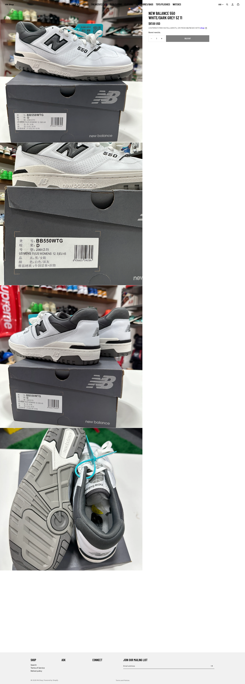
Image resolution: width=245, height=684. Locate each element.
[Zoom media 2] (71, 214)
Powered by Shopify (51, 680)
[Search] (227, 4)
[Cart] (238, 4)
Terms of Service (38, 668)
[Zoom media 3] (71, 356)
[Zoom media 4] (71, 499)
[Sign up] (211, 666)
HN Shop (39, 680)
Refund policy (36, 671)
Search (33, 665)
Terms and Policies (122, 680)
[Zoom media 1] (71, 71)
